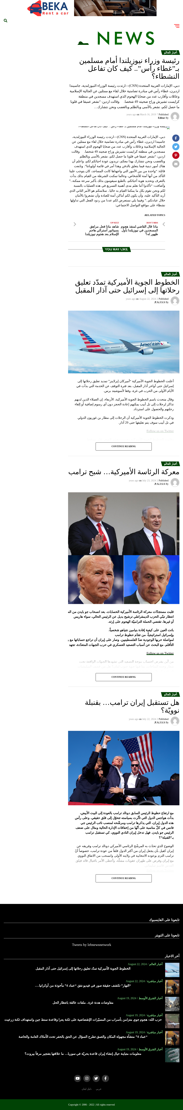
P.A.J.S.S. (159, 302)
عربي (99, 1088)
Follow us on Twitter (160, 653)
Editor (161, 118)
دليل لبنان (87, 1088)
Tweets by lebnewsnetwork (91, 945)
